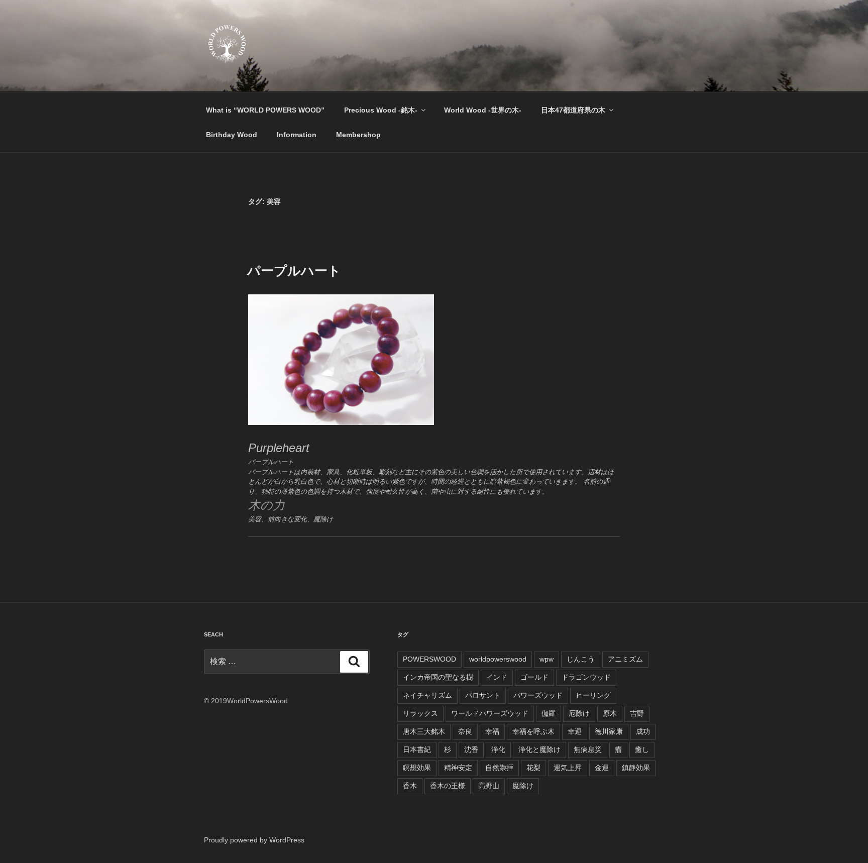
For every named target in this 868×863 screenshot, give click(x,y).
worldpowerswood (497, 659)
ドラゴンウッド (586, 677)
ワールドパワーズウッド (489, 713)
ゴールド (534, 677)
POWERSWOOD (429, 659)
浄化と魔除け (539, 749)
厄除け (579, 713)
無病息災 (588, 749)
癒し (642, 749)
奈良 (465, 731)
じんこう (581, 659)
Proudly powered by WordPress (254, 840)
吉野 (637, 713)
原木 (610, 713)
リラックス (420, 713)
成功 (643, 731)
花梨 (533, 768)
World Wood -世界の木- (482, 110)
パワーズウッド (538, 695)
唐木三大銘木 (424, 731)
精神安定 (458, 768)
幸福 (492, 731)
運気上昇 (568, 768)
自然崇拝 (499, 768)
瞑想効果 (417, 768)
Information (296, 135)
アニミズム (625, 659)
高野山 (488, 786)
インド (496, 677)
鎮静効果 (636, 768)
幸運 (575, 731)
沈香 (471, 749)
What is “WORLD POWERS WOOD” (265, 110)
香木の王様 (447, 786)
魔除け (522, 786)
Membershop (358, 135)
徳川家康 (609, 731)
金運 (602, 768)
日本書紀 (417, 749)
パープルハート (294, 270)
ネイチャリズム (427, 695)
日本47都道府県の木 (573, 110)
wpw (546, 659)
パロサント (482, 695)
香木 (410, 786)
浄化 (498, 749)
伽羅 (548, 713)
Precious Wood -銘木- (380, 110)
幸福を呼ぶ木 (533, 731)
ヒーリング (593, 695)
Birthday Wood (231, 135)
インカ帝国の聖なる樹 (438, 677)
